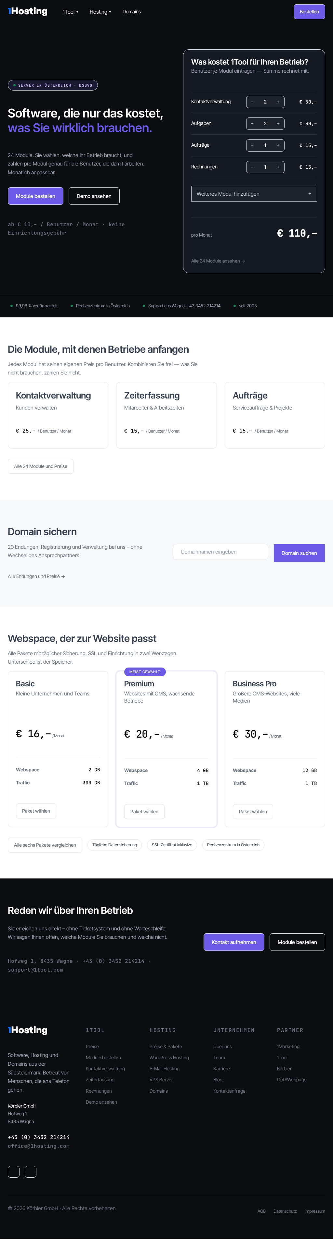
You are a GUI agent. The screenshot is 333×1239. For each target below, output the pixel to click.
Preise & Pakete (166, 1046)
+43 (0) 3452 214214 (39, 1137)
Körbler (284, 1068)
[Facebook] (14, 1172)
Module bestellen (35, 196)
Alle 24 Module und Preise (40, 466)
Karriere (221, 1068)
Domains (132, 11)
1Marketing (288, 1046)
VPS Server (161, 1079)
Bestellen (309, 11)
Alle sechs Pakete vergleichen (45, 845)
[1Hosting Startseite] (27, 11)
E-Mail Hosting (165, 1068)
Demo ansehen (94, 196)
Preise (92, 1046)
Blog (217, 1079)
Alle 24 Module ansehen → (218, 261)
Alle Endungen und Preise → (36, 576)
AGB (262, 1211)
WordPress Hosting (169, 1057)
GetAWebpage (292, 1079)
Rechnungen (99, 1091)
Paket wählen (36, 811)
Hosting (100, 11)
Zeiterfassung (100, 1079)
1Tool (70, 11)
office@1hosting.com (39, 1146)
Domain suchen (299, 553)
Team (219, 1057)
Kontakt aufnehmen (234, 942)
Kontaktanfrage (229, 1091)
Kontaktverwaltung (105, 1068)
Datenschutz (285, 1211)
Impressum (315, 1211)
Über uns (222, 1046)
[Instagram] (30, 1172)
